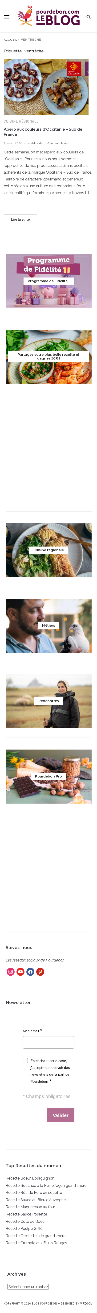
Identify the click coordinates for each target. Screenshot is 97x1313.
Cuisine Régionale (21, 121)
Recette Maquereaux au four (30, 1207)
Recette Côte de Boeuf (26, 1221)
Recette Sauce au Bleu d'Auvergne (36, 1200)
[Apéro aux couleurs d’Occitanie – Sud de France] (46, 62)
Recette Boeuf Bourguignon (30, 1178)
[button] (6, 17)
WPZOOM (86, 1303)
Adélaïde (37, 143)
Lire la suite (20, 219)
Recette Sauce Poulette (26, 1214)
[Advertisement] (48, 453)
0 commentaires (57, 143)
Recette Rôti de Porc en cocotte (34, 1192)
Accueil (10, 39)
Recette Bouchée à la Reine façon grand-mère (46, 1185)
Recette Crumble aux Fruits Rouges (36, 1243)
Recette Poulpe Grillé (24, 1228)
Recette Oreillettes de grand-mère (35, 1236)
